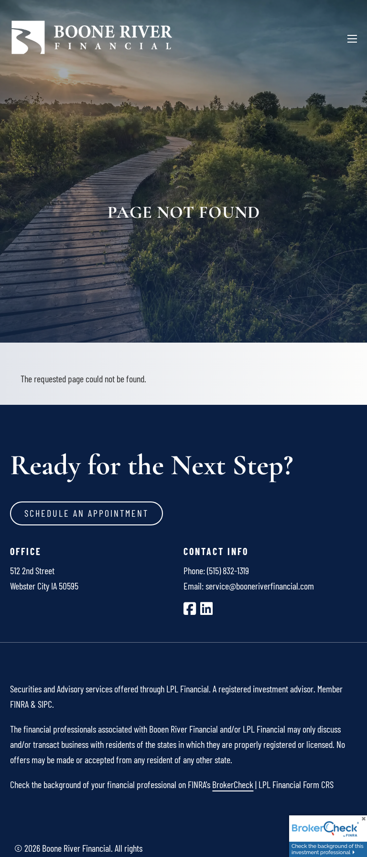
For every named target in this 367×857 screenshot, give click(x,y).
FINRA (19, 704)
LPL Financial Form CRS (296, 784)
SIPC (45, 704)
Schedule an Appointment (86, 513)
